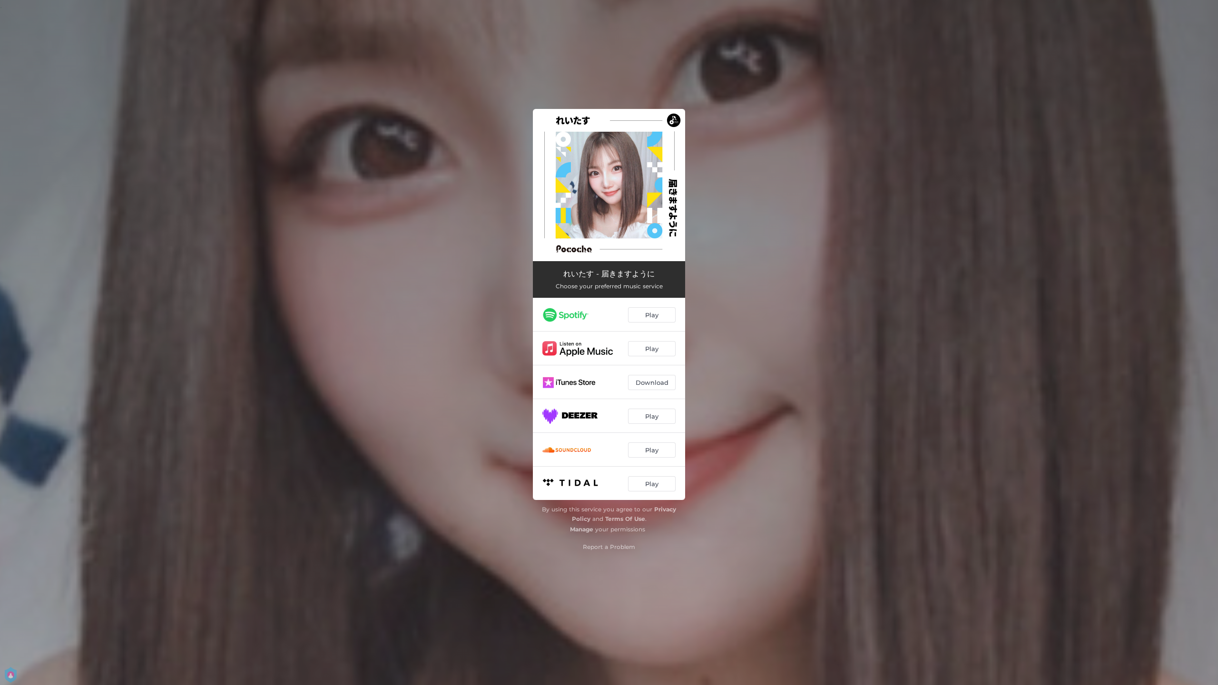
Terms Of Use (625, 518)
